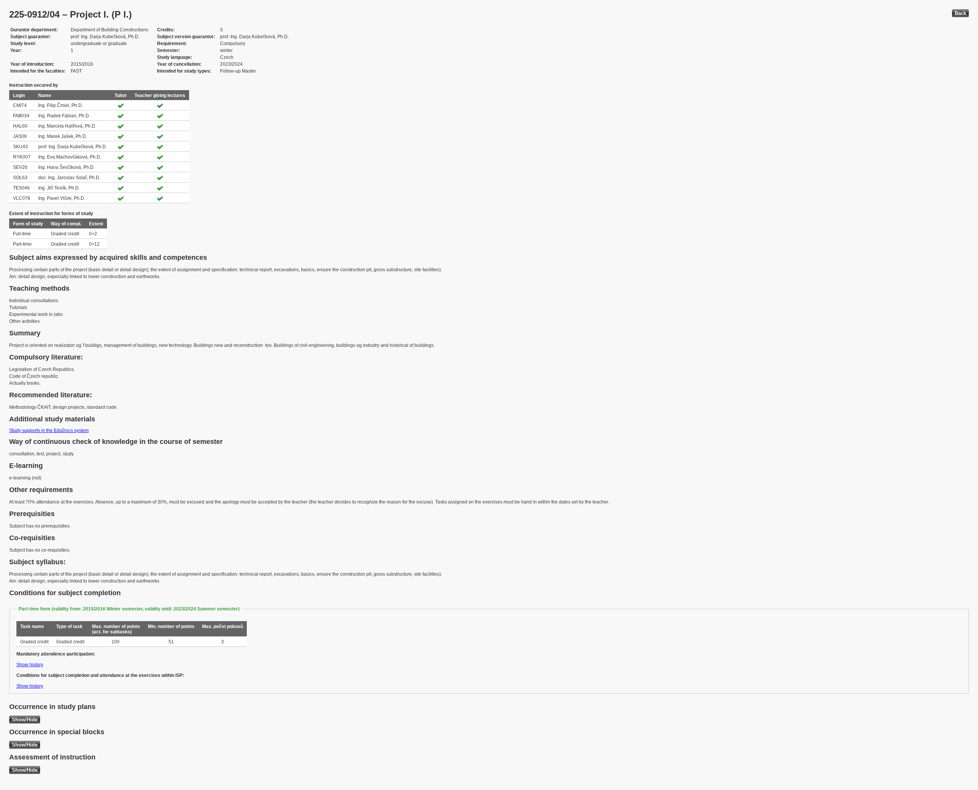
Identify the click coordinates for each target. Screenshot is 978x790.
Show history (29, 664)
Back (960, 13)
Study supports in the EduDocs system (49, 430)
